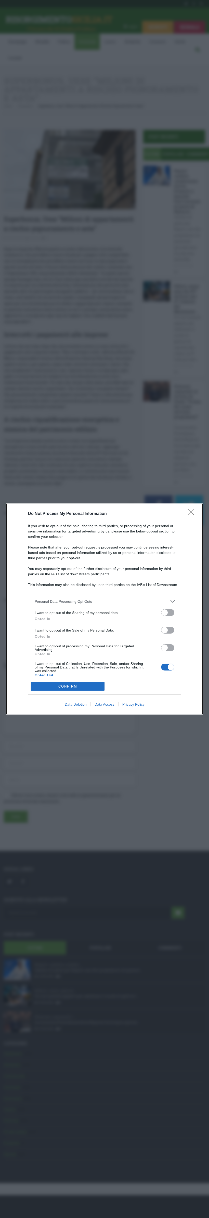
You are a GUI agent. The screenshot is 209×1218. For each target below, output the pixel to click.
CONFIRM (67, 686)
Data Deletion (76, 704)
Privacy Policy (133, 704)
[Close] (193, 514)
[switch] (167, 612)
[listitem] (104, 601)
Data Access (104, 704)
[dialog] (104, 609)
